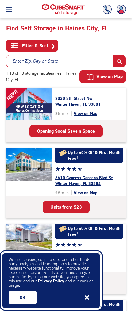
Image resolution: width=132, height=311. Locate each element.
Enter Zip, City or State (35, 61)
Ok (22, 297)
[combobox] (60, 61)
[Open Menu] (9, 9)
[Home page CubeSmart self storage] (63, 5)
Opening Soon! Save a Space (66, 131)
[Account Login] (120, 9)
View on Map (85, 113)
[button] (120, 61)
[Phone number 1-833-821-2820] (108, 9)
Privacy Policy (51, 281)
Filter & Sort (38, 45)
